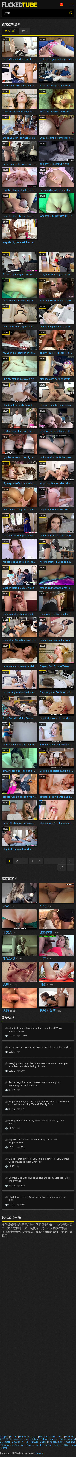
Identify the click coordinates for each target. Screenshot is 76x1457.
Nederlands (69, 1442)
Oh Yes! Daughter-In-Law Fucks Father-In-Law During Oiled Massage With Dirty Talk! (38, 1160)
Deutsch (16, 1442)
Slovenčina (19, 1445)
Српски (30, 1445)
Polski (61, 1437)
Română (69, 1437)
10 (61, 867)
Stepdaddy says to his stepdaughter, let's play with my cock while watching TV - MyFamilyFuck (38, 1103)
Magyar (23, 1437)
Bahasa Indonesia (49, 1439)
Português (44, 1437)
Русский (17, 1439)
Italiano (35, 1439)
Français (34, 1442)
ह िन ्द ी (5, 1439)
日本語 (65, 1445)
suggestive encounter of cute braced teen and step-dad (39, 1047)
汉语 (60, 1442)
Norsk (38, 1445)
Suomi (73, 1445)
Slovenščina (7, 1445)
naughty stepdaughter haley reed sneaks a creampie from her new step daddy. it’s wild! (38, 1065)
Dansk (4, 1448)
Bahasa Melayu (67, 1439)
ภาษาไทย (47, 1445)
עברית (53, 1437)
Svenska (52, 1442)
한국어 (25, 1442)
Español (26, 1439)
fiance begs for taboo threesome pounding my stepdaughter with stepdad (34, 1084)
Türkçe (57, 1445)
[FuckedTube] (20, 4)
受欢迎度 (10, 30)
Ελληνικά (4, 1437)
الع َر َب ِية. (33, 1437)
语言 (63, 4)
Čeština (14, 1437)
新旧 (25, 30)
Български (5, 1442)
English (43, 1442)
